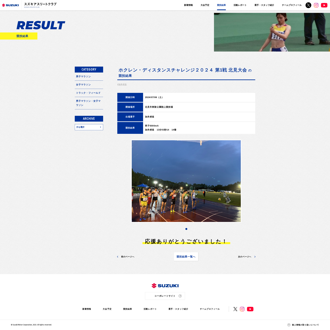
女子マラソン (83, 84)
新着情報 (188, 5)
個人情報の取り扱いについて (305, 325)
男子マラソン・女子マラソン (88, 103)
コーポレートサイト (164, 296)
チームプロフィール (292, 5)
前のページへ (127, 257)
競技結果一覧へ (186, 256)
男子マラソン (83, 76)
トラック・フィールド (88, 93)
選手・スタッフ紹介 (264, 5)
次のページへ (244, 257)
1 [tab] (186, 229)
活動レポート (240, 5)
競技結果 (221, 5)
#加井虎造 (122, 84)
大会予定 (205, 5)
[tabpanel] (186, 181)
